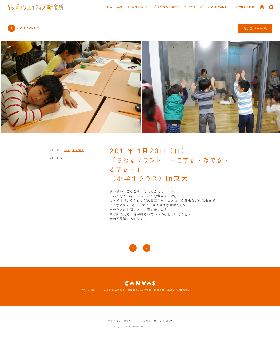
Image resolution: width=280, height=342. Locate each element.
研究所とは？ (138, 7)
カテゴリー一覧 (255, 28)
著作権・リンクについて (157, 321)
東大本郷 (77, 150)
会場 (67, 150)
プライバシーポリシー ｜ (123, 321)
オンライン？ (193, 7)
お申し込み (114, 7)
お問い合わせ (245, 7)
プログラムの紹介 (165, 7)
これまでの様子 (219, 7)
